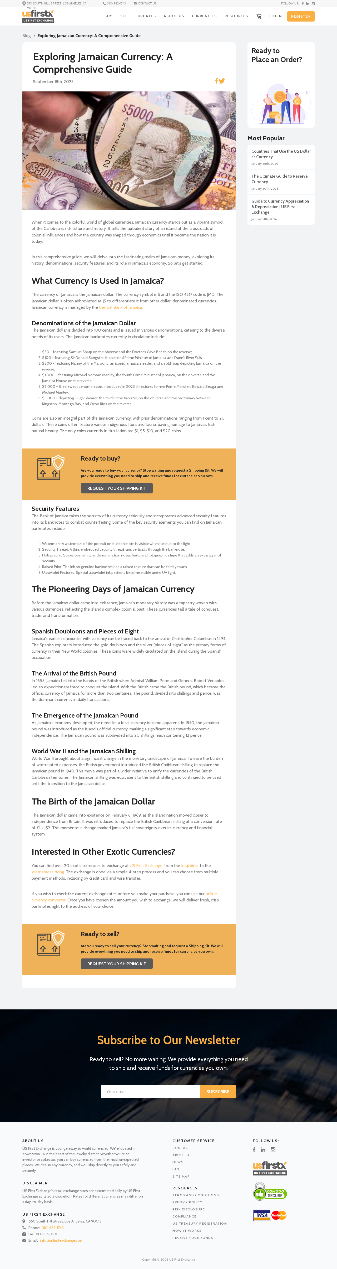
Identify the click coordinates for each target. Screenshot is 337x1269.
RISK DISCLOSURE (188, 1209)
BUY (108, 16)
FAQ (176, 1169)
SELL (125, 16)
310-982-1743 (116, 3)
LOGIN (275, 16)
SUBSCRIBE (217, 1091)
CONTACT (181, 1148)
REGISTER (301, 16)
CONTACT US (147, 3)
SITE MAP (181, 1176)
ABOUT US (174, 16)
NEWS (177, 1162)
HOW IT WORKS (186, 1230)
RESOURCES (236, 16)
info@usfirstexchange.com (61, 1240)
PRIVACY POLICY (187, 1202)
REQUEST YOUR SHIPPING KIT (116, 488)
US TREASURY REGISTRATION (199, 1223)
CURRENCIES (204, 16)
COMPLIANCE (184, 1216)
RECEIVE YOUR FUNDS (192, 1238)
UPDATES (147, 16)
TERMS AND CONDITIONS (195, 1195)
